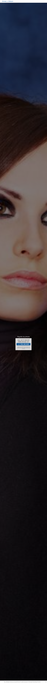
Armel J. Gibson (7, 1)
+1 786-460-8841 (24, 344)
